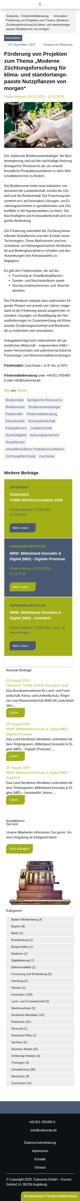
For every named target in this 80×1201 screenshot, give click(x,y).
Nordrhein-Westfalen (28, 546)
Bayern (16, 926)
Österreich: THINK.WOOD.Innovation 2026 (37, 685)
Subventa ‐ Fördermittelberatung (27, 16)
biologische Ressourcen (45, 400)
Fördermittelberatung (42, 414)
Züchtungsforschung (20, 456)
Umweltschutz (20, 1069)
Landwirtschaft (40, 428)
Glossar (40, 1167)
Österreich (19, 487)
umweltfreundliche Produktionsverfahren (35, 449)
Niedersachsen (21, 1008)
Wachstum (18, 1076)
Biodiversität (15, 400)
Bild (7, 390)
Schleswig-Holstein (23, 1055)
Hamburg (17, 980)
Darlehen (17, 953)
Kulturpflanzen (16, 428)
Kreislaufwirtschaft (41, 421)
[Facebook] (20, 1107)
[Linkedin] (33, 1107)
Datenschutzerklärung (40, 1142)
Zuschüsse (18, 1083)
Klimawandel (15, 421)
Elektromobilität (21, 967)
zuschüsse (47, 456)
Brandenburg (19, 940)
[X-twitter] (60, 1107)
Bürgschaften (20, 946)
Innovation (60, 16)
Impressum (40, 1151)
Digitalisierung (20, 960)
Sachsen (17, 1042)
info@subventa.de (43, 1130)
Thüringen (18, 1062)
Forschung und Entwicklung (29, 974)
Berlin (15, 933)
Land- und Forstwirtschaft (28, 1001)
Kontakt (40, 1159)
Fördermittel (14, 414)
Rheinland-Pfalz (21, 1035)
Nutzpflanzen (15, 442)
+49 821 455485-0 (42, 1122)
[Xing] (47, 1107)
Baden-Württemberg (24, 919)
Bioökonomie (15, 407)
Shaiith (22, 390)
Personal (17, 1028)
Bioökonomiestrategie (44, 407)
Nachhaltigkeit (16, 435)
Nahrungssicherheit (44, 435)
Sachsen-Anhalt (21, 1049)
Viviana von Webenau (57, 44)
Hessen (16, 987)
